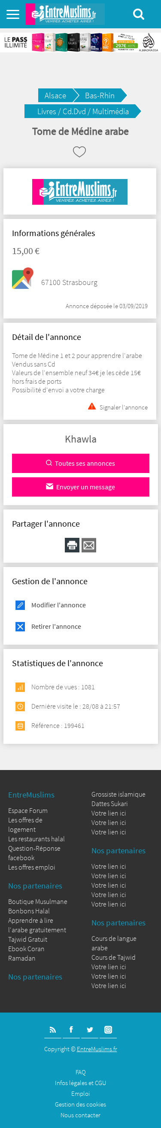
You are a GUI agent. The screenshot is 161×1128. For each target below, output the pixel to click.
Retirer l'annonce (56, 626)
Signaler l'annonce (124, 406)
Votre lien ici (108, 813)
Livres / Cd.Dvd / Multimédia (83, 111)
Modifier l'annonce (58, 604)
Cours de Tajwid (113, 957)
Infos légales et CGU (80, 1083)
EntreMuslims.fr (97, 1049)
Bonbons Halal (29, 911)
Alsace (55, 95)
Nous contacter (80, 1115)
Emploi (80, 1093)
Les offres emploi (31, 867)
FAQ (81, 1072)
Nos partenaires (35, 885)
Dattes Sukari (109, 803)
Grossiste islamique (118, 794)
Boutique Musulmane (37, 901)
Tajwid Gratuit (27, 939)
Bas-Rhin (100, 95)
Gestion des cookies (80, 1104)
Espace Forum (28, 810)
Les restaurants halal (36, 838)
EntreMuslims (31, 794)
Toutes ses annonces (85, 463)
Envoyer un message (85, 486)
